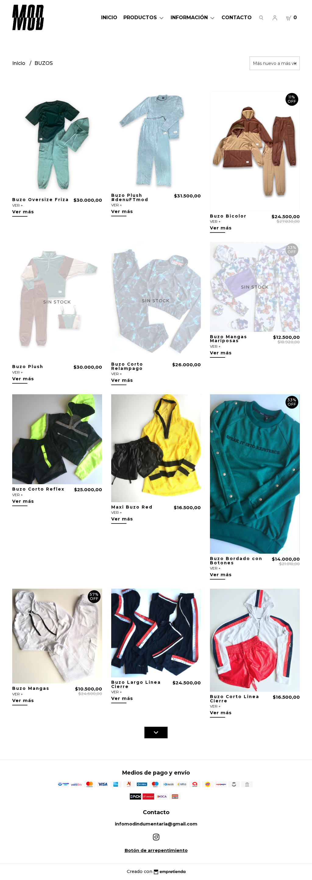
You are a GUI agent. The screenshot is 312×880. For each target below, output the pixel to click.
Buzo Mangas (30, 688)
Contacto (237, 17)
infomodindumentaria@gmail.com (156, 824)
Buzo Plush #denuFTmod (129, 197)
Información (190, 17)
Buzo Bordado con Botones (236, 560)
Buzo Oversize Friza (40, 199)
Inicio (109, 17)
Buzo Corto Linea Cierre (234, 698)
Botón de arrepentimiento (156, 850)
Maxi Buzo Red (132, 507)
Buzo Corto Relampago (127, 366)
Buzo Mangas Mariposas (228, 338)
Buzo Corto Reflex (38, 489)
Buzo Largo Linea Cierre (136, 684)
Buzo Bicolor (228, 216)
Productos (140, 17)
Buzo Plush (27, 366)
